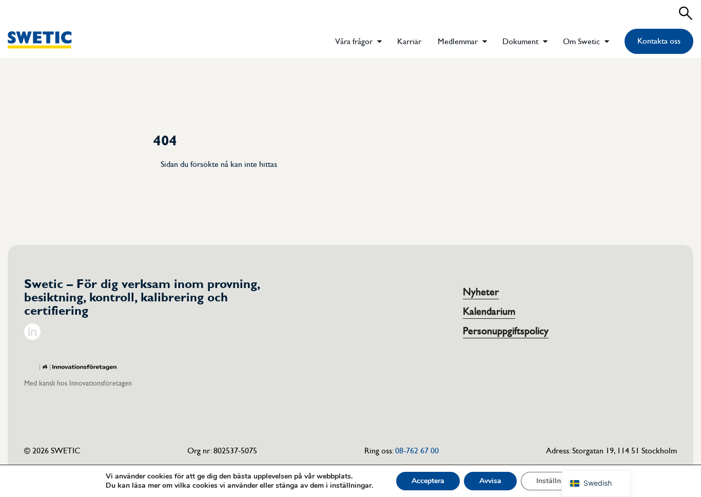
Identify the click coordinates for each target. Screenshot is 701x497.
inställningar (351, 485)
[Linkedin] (32, 337)
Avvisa (490, 481)
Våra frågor (354, 41)
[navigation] (596, 483)
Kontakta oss (658, 41)
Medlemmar (458, 41)
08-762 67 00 (417, 451)
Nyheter (481, 292)
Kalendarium (489, 311)
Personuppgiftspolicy (506, 331)
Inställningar (557, 481)
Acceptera (428, 481)
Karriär (409, 41)
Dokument (520, 41)
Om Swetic (581, 41)
